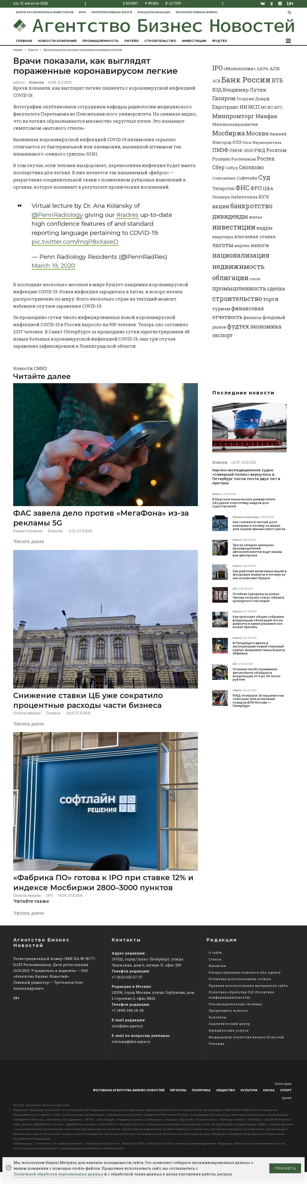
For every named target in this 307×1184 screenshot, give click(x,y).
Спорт (285, 1090)
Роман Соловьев (27, 531)
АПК (275, 68)
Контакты (217, 1017)
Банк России (246, 79)
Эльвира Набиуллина (235, 196)
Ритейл (131, 41)
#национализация (153, 12)
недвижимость (238, 266)
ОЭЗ (236, 142)
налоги (260, 245)
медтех (242, 245)
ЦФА (268, 188)
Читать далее (28, 541)
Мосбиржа (228, 133)
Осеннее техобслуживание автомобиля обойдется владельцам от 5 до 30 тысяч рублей (256, 674)
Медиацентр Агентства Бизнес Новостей (246, 1037)
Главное (53, 713)
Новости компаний (57, 41)
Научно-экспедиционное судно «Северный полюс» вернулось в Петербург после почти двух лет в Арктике (246, 476)
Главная (24, 41)
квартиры (222, 236)
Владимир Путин (244, 90)
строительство (237, 298)
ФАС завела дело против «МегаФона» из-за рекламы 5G (101, 517)
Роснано (221, 159)
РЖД (259, 150)
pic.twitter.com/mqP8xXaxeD (75, 241)
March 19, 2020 (53, 265)
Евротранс (225, 107)
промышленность (239, 288)
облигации (230, 277)
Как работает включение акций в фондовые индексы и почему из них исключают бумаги (260, 575)
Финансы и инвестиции (246, 517)
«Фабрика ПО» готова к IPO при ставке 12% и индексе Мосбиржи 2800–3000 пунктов (103, 882)
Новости (36, 82)
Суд (264, 177)
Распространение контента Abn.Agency (245, 972)
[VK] (262, 3)
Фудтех (219, 41)
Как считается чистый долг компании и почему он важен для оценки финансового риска (259, 525)
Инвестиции (194, 41)
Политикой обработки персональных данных (58, 1174)
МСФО (267, 107)
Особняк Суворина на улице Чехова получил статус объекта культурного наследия (258, 597)
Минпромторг (233, 116)
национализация (240, 255)
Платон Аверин (27, 713)
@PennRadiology (57, 214)
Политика (201, 1090)
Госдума (245, 98)
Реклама (216, 1043)
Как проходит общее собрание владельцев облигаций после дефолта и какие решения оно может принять (258, 622)
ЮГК (264, 197)
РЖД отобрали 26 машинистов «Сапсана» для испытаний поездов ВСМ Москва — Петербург (258, 701)
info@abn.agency (127, 1025)
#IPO (82, 12)
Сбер (218, 167)
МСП (254, 107)
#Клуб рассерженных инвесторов (44, 12)
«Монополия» (240, 68)
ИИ (243, 107)
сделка (276, 288)
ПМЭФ (220, 150)
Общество (225, 1090)
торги (270, 298)
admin (19, 82)
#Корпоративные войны (197, 12)
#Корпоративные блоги (111, 12)
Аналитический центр (229, 1024)
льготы (222, 244)
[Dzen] (280, 3)
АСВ (216, 80)
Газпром (224, 98)
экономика (265, 326)
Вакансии (217, 966)
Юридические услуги (229, 1030)
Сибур (231, 167)
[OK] (271, 3)
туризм (221, 309)
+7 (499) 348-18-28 (128, 1010)
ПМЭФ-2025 (241, 150)
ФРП (256, 188)
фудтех (238, 326)
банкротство (251, 206)
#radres (127, 214)
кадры (264, 227)
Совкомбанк (224, 178)
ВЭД (217, 90)
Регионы (178, 1090)
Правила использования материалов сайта (248, 985)
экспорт (222, 335)
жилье (255, 216)
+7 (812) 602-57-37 (127, 977)
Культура (249, 1090)
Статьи (215, 959)
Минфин (266, 116)
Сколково (251, 167)
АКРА (263, 68)
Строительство (160, 41)
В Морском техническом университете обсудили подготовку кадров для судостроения (243, 503)
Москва (257, 133)
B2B (235, 588)
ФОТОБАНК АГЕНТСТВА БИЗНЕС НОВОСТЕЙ (129, 1090)
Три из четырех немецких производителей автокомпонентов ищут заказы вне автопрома (257, 550)
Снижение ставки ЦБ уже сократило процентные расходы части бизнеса (88, 700)
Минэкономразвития (235, 124)
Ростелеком (243, 159)
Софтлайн (247, 178)
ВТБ (277, 80)
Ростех (266, 158)
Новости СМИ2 (30, 368)
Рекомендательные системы (235, 1004)
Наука (269, 1090)
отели (254, 279)
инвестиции (233, 226)
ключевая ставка (255, 236)
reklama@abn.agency (131, 1041)
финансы (252, 317)
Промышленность (100, 41)
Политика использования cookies (240, 979)
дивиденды (230, 216)
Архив (286, 1098)
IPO (49, 895)
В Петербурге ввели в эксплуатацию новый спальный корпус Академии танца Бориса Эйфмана (259, 648)
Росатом (276, 150)
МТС (278, 107)
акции (220, 206)
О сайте (215, 952)
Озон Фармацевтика (262, 142)
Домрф (262, 98)
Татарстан (223, 188)
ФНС (242, 187)
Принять (285, 1168)
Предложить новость (228, 1010)
